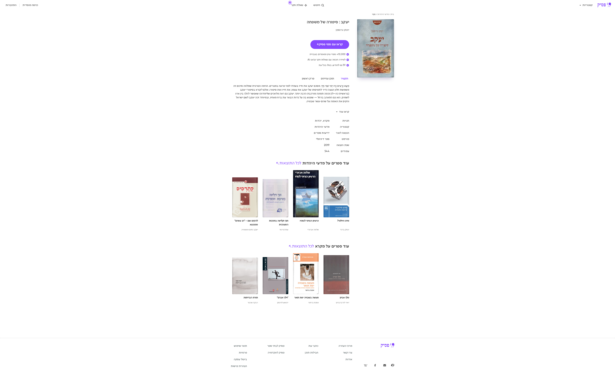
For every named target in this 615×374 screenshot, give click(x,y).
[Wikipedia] (365, 365)
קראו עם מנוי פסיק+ (330, 44)
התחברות (11, 5)
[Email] (384, 365)
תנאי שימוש (240, 346)
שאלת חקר (296, 5)
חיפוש (316, 5)
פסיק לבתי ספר (275, 346)
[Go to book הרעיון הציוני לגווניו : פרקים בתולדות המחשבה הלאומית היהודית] (306, 200)
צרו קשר (347, 352)
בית (392, 14)
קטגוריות (587, 5)
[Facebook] (375, 365)
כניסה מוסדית (30, 5)
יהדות (318, 120)
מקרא (326, 120)
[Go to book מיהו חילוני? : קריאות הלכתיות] (336, 200)
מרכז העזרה (345, 346)
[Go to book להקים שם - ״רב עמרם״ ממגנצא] (245, 200)
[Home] (604, 5)
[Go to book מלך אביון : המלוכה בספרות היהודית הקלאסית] (336, 278)
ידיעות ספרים (321, 133)
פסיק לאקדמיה (276, 352)
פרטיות (243, 352)
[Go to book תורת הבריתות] (245, 278)
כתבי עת (313, 346)
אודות (348, 359)
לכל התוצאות (290, 163)
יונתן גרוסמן (342, 30)
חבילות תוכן (311, 352)
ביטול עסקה (240, 359)
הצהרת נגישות (239, 366)
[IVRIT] (392, 366)
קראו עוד (344, 111)
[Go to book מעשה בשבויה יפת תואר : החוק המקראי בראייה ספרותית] (306, 278)
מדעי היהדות (383, 14)
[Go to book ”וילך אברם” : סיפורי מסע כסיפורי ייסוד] (275, 278)
